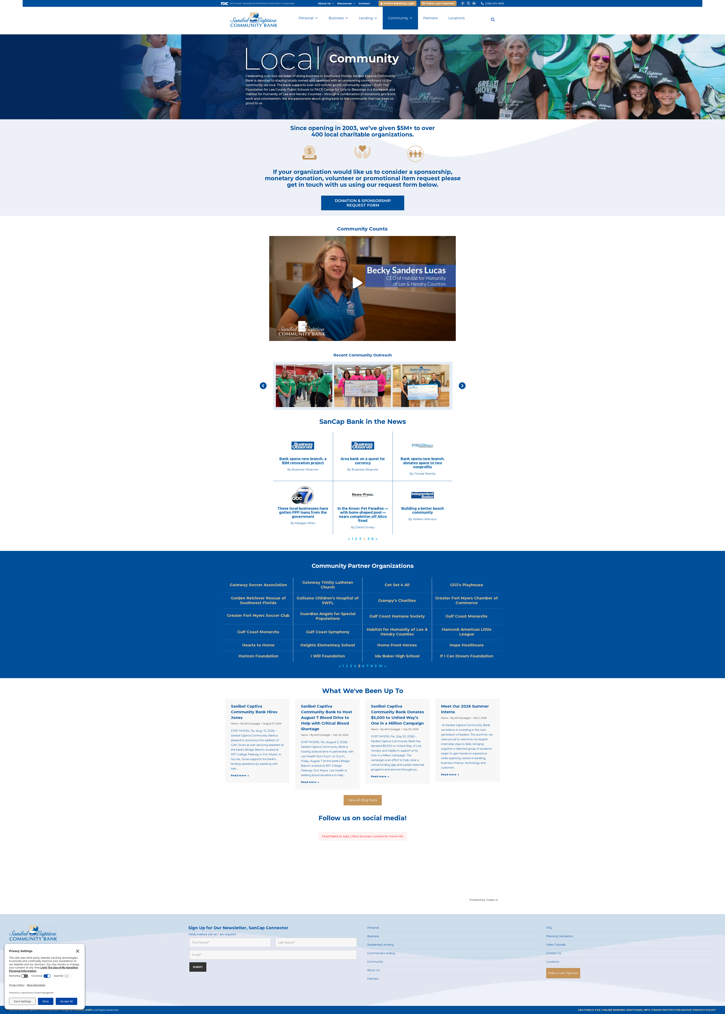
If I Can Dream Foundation (466, 656)
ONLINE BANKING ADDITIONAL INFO (626, 1009)
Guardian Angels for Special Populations (328, 616)
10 (381, 666)
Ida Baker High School (397, 656)
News (234, 723)
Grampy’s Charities (397, 600)
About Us (324, 3)
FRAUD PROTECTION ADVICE (672, 1009)
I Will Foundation (328, 656)
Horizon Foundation (258, 656)
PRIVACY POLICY (704, 1009)
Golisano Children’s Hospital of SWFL (328, 600)
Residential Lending (380, 944)
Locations (456, 18)
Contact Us (553, 953)
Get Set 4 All (397, 585)
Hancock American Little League (466, 631)
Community (398, 18)
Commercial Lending (381, 953)
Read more (238, 775)
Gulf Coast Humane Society (397, 616)
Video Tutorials (555, 944)
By (250, 723)
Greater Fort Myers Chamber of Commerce (466, 600)
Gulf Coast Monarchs (466, 616)
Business (336, 18)
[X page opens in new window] (468, 3)
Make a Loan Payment (563, 973)
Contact (364, 3)
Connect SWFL (83, 1009)
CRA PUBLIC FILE (589, 1009)
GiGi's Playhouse (466, 585)
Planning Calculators (559, 936)
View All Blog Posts (362, 800)
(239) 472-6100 (494, 3)
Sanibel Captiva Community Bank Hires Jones (254, 712)
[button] (263, 385)
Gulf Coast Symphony (327, 632)
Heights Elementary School (327, 645)
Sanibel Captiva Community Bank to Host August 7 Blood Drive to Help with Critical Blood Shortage (326, 717)
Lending (366, 18)
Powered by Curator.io (483, 899)
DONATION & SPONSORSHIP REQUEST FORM (363, 202)
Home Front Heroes (397, 645)
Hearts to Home (258, 645)
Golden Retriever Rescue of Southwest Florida (258, 600)
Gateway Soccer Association (258, 585)
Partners (430, 18)
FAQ (549, 927)
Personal (306, 18)
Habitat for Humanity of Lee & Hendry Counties (397, 631)
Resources (344, 3)
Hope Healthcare (467, 645)
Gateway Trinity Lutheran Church (327, 584)
